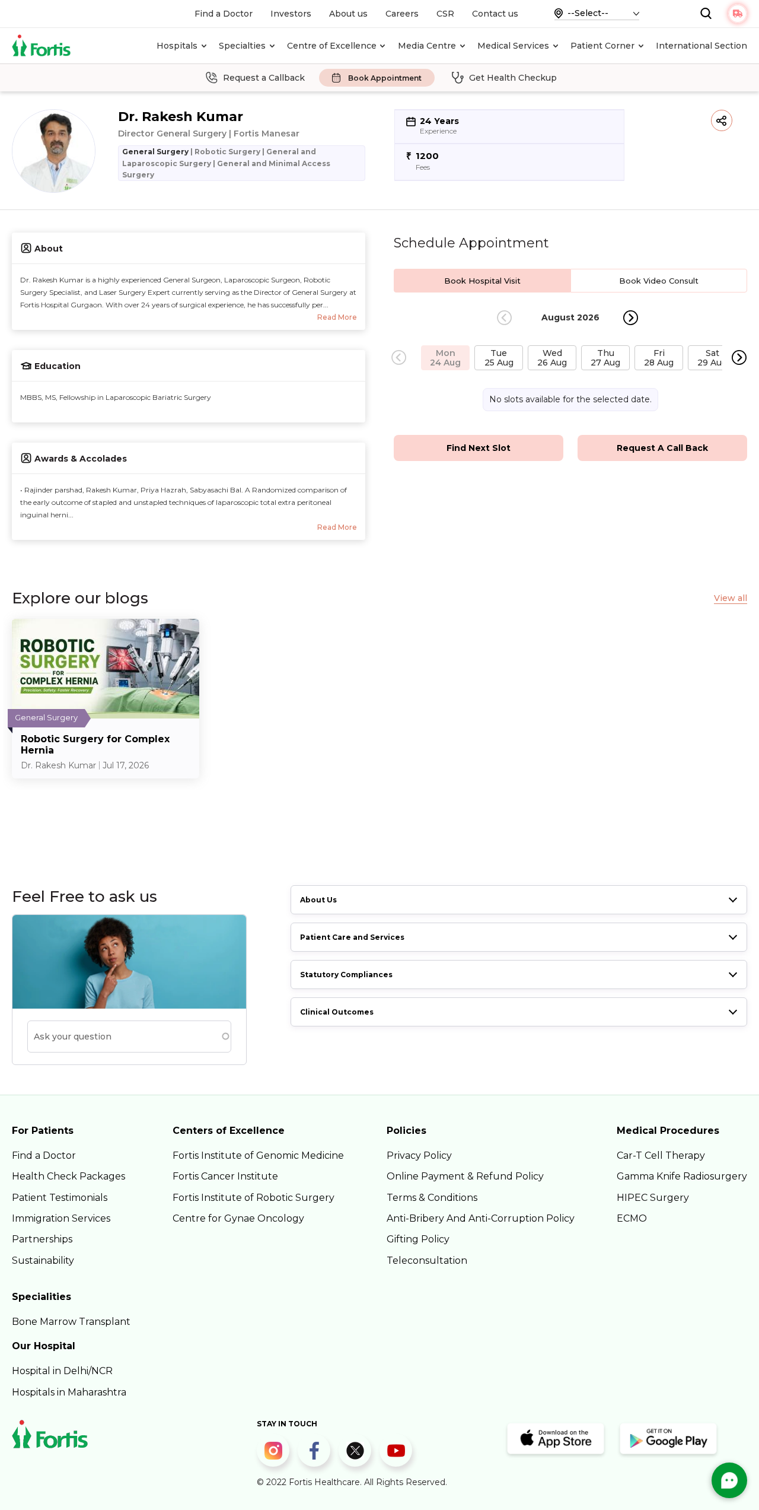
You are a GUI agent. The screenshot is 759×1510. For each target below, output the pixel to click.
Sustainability (43, 1260)
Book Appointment (385, 78)
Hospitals (177, 45)
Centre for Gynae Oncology (238, 1218)
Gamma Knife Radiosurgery (682, 1176)
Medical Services (513, 45)
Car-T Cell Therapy (661, 1155)
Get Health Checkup (513, 77)
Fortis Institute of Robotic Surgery (253, 1197)
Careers (402, 13)
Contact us (495, 13)
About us (348, 13)
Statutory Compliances (346, 974)
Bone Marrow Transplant (71, 1321)
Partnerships (42, 1239)
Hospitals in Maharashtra (69, 1392)
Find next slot (479, 448)
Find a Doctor (223, 13)
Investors (290, 13)
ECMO (632, 1218)
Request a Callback (264, 77)
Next (630, 317)
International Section (701, 45)
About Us (318, 899)
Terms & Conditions (432, 1197)
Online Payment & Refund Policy (465, 1176)
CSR (445, 13)
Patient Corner (602, 45)
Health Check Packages (68, 1176)
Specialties (242, 45)
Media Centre (427, 45)
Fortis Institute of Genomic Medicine (258, 1155)
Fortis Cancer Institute (225, 1176)
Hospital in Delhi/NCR (62, 1371)
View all (730, 598)
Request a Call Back (662, 448)
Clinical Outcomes (337, 1011)
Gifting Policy (418, 1239)
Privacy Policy (419, 1155)
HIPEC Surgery (653, 1197)
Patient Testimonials (59, 1197)
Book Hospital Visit (482, 280)
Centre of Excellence (332, 45)
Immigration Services (61, 1218)
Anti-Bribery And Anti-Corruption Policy (481, 1218)
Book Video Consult (659, 280)
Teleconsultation (427, 1260)
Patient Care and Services (352, 937)
